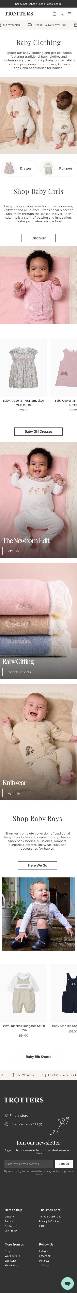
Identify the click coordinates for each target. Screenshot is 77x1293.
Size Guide (11, 1260)
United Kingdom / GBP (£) (25, 1124)
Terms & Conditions (50, 1216)
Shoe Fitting (11, 1265)
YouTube (44, 1265)
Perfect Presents (19, 672)
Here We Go (37, 865)
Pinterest (44, 1260)
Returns (9, 1221)
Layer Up (13, 793)
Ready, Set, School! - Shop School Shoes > (39, 3)
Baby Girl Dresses (38, 431)
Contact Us (11, 1226)
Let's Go (13, 551)
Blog (7, 1251)
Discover (39, 238)
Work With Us (12, 1255)
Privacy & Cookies (49, 1221)
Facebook (44, 1255)
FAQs (42, 1226)
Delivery (9, 1216)
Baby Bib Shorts (38, 1057)
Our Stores (11, 1230)
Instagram (44, 1251)
